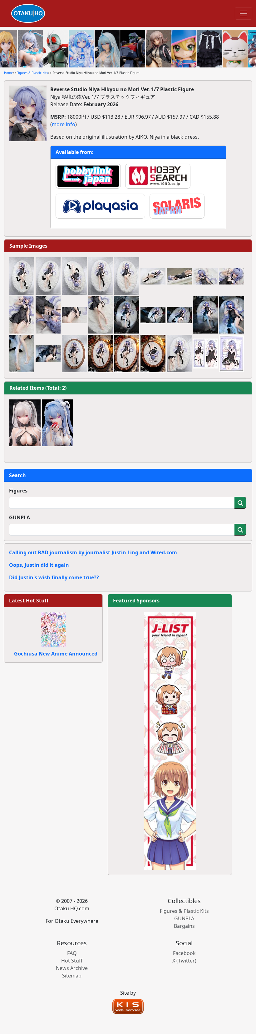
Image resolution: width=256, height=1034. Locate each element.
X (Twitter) (184, 960)
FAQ (72, 953)
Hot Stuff (71, 960)
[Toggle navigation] (243, 13)
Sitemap (71, 975)
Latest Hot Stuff (28, 600)
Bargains (184, 926)
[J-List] (170, 740)
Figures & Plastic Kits (32, 73)
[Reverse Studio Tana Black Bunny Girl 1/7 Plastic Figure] (25, 422)
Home (8, 73)
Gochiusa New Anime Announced (55, 653)
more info (63, 124)
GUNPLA (19, 517)
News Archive (72, 968)
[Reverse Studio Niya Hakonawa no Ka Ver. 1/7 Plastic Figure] (57, 422)
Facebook (184, 953)
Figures (18, 490)
